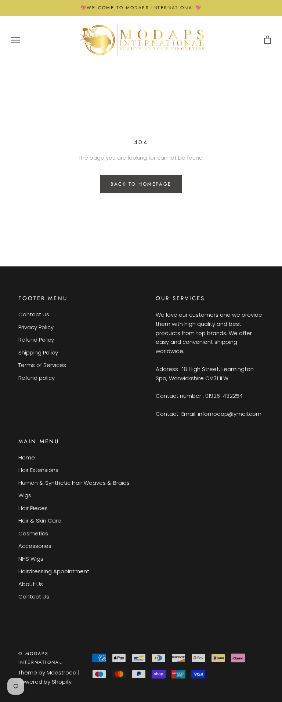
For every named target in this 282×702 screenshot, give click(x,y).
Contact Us (33, 314)
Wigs (24, 495)
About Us (30, 584)
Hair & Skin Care (39, 520)
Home (26, 457)
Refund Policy (36, 339)
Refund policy (36, 378)
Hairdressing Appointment (53, 571)
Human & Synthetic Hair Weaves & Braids (74, 483)
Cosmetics (33, 533)
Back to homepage (141, 184)
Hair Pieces (33, 508)
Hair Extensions (38, 470)
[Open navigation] (15, 40)
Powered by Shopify (45, 681)
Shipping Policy (38, 352)
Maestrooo (61, 672)
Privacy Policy (36, 327)
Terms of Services (42, 365)
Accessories (34, 546)
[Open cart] (267, 40)
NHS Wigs (30, 559)
